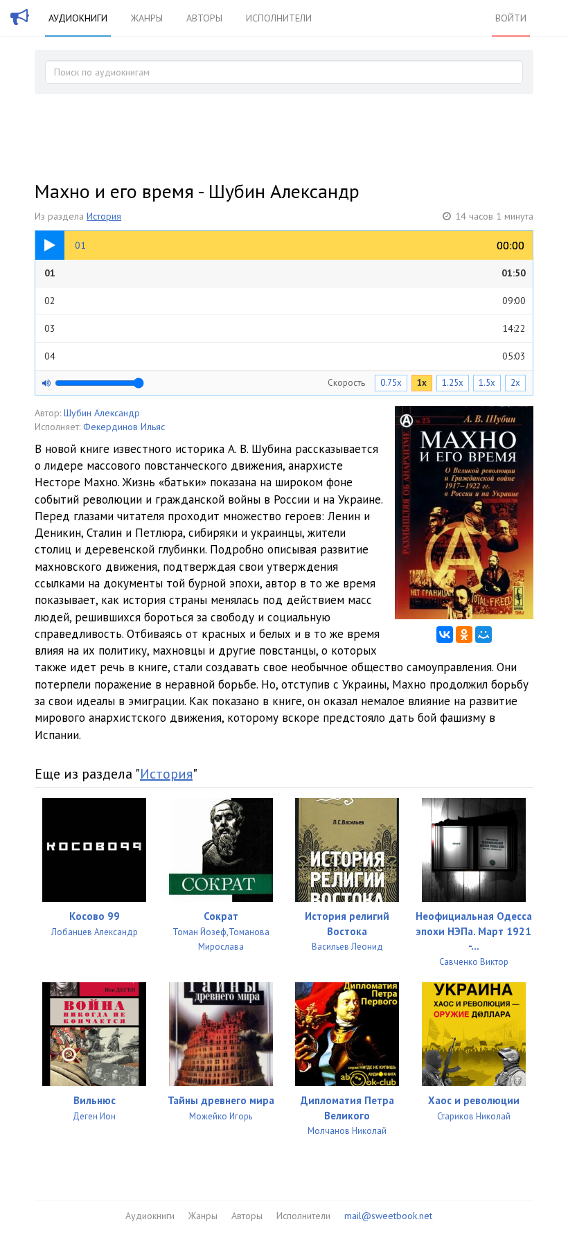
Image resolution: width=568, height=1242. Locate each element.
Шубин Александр (102, 413)
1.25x (452, 383)
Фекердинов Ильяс (124, 426)
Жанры (147, 18)
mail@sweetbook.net (388, 1215)
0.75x (391, 383)
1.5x (487, 383)
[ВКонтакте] (444, 634)
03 (285, 328)
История (104, 216)
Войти (510, 18)
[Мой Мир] (483, 634)
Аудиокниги (77, 18)
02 (285, 300)
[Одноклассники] (464, 634)
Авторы (204, 18)
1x (422, 383)
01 (285, 273)
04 (285, 356)
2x (515, 383)
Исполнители (279, 18)
